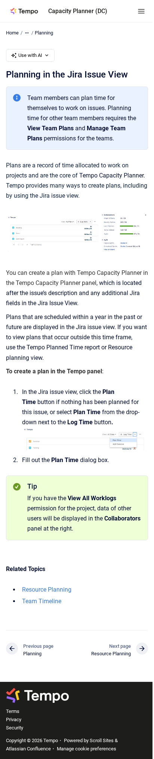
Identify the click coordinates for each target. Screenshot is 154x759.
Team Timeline (41, 601)
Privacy (13, 719)
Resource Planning (46, 589)
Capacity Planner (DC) (77, 11)
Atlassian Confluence (28, 749)
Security (14, 728)
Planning (44, 33)
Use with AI (30, 55)
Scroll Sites (102, 740)
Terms (12, 711)
